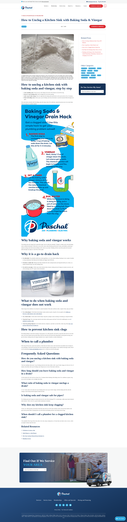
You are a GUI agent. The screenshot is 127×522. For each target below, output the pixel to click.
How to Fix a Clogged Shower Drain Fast (91, 47)
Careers (85, 5)
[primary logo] (27, 8)
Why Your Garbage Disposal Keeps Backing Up (33, 436)
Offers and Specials (70, 500)
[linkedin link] (63, 505)
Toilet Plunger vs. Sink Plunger (30, 433)
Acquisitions (84, 68)
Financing (90, 70)
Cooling (99, 68)
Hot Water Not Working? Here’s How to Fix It (92, 49)
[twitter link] (60, 505)
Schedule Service (95, 6)
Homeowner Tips (90, 73)
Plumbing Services (27, 438)
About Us (70, 5)
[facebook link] (56, 505)
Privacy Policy (57, 509)
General (95, 70)
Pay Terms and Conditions (67, 509)
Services (46, 5)
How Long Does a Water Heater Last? (90, 45)
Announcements (92, 68)
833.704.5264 (103, 1)
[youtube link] (70, 505)
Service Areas (62, 5)
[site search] (105, 5)
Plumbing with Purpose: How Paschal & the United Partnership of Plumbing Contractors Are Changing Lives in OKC (92, 54)
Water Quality (92, 77)
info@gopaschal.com (92, 1)
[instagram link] (67, 505)
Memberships (54, 5)
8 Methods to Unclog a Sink (29, 430)
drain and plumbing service (36, 349)
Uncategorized (84, 77)
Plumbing (93, 75)
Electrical (83, 70)
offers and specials (45, 1)
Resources (78, 5)
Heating (83, 73)
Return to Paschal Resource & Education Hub (32, 15)
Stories (99, 75)
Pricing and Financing (84, 500)
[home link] (63, 494)
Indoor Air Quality (85, 75)
